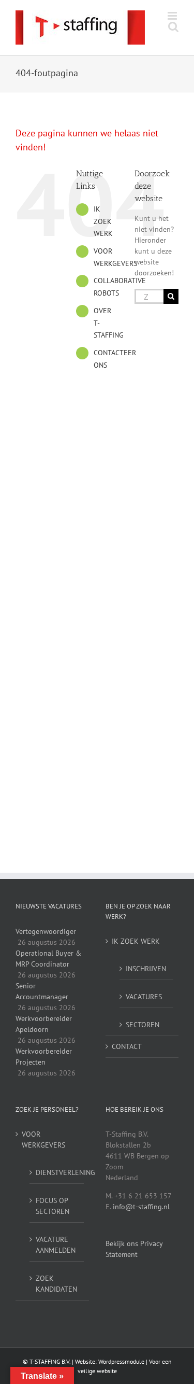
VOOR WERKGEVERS (43, 1139)
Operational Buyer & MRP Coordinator (48, 958)
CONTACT (127, 1046)
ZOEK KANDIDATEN (56, 1284)
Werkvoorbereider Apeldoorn (44, 1024)
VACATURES (144, 996)
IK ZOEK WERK (103, 221)
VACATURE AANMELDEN (56, 1245)
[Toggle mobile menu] (173, 15)
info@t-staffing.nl (141, 1206)
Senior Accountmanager (42, 991)
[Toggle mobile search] (173, 26)
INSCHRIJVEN (146, 968)
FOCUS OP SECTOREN (52, 1206)
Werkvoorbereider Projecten (44, 1056)
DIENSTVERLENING (57, 1172)
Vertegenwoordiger (46, 931)
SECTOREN (142, 1024)
